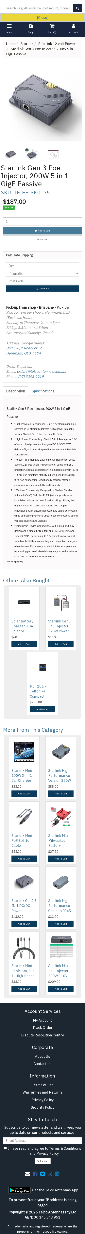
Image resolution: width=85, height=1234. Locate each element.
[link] (35, 1173)
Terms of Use (43, 1085)
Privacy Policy (42, 1100)
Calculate (43, 288)
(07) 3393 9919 (31, 376)
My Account (42, 1020)
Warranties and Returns (42, 1092)
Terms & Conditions (65, 1148)
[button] (42, 239)
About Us (42, 1056)
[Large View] (10, 154)
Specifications (43, 391)
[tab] (16, 391)
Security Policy (42, 1107)
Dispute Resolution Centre (42, 1035)
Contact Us (43, 1063)
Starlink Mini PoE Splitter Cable (21, 840)
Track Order (42, 1027)
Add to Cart (43, 230)
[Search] (77, 8)
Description (15, 391)
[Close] (42, 17)
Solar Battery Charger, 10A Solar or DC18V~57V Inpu (22, 631)
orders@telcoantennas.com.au (41, 371)
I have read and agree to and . (44, 1151)
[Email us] (27, 1173)
